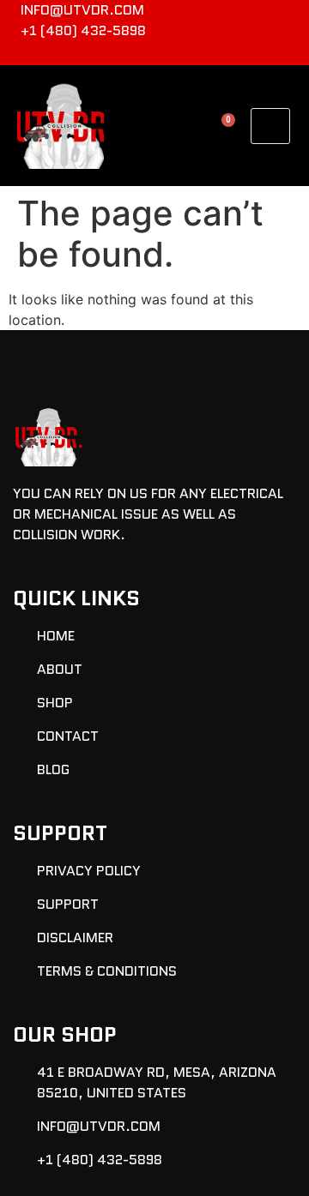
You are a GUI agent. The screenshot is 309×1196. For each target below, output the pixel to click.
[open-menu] (270, 126)
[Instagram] (288, 53)
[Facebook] (260, 53)
